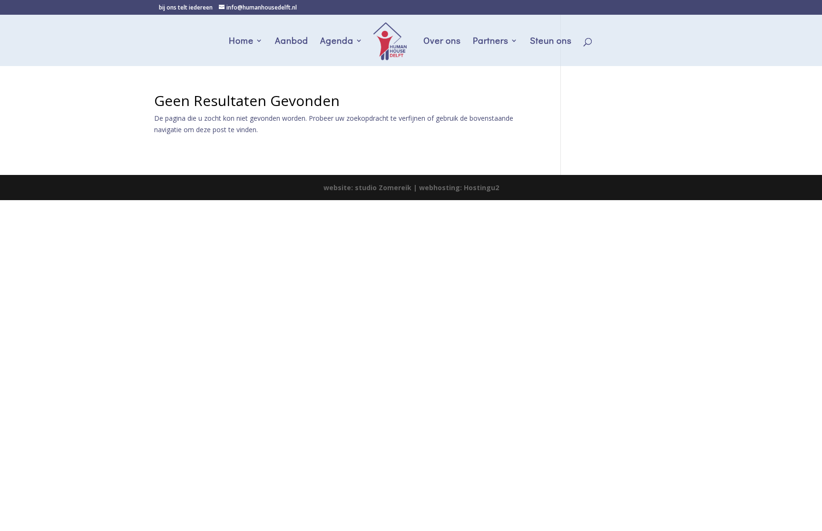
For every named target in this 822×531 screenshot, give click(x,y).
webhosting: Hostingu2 (459, 187)
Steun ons (551, 41)
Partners (491, 41)
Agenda (336, 41)
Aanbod (291, 41)
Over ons (442, 41)
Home (241, 41)
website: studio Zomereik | (371, 187)
